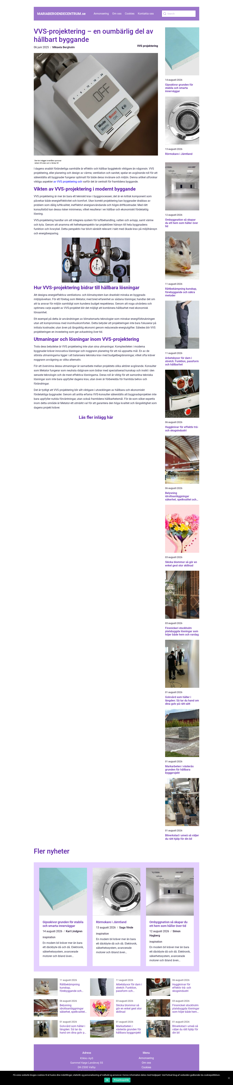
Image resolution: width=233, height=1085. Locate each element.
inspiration (49, 937)
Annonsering (101, 13)
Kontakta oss (146, 13)
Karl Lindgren (74, 931)
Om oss (116, 13)
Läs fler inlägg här (96, 417)
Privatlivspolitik (121, 1080)
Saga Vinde (126, 927)
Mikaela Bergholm (63, 47)
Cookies (129, 13)
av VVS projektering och (67, 181)
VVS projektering (147, 46)
